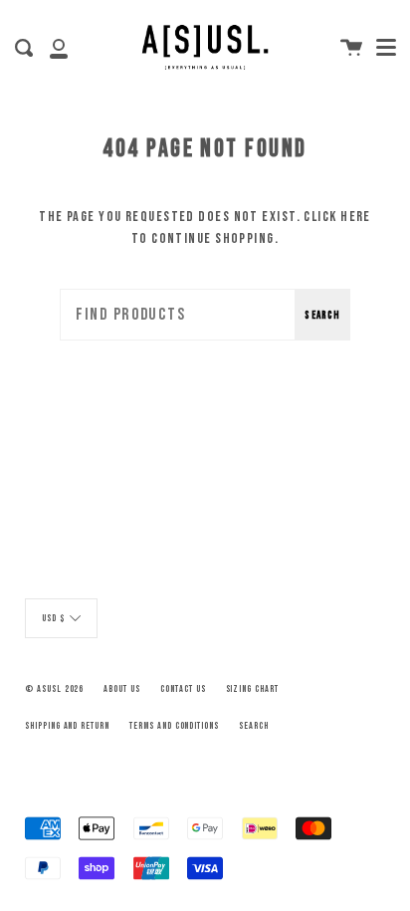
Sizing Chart (252, 689)
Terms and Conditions (174, 726)
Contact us (183, 689)
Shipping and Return (67, 726)
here (355, 216)
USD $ (53, 619)
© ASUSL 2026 (54, 689)
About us (121, 689)
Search (322, 315)
